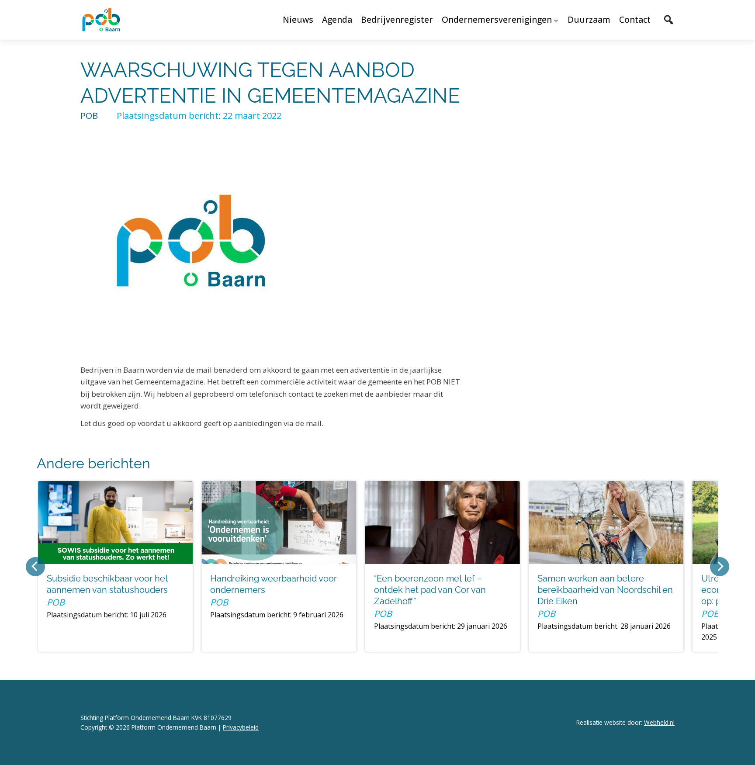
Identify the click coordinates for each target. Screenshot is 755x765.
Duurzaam (589, 19)
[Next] (719, 566)
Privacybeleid (241, 727)
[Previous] (35, 566)
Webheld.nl (659, 722)
